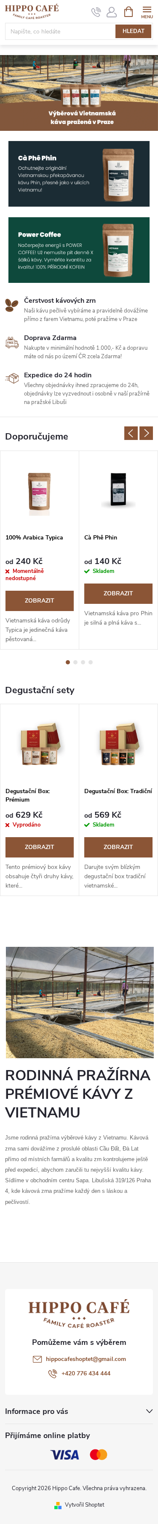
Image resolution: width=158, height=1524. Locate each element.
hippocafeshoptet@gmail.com (86, 1359)
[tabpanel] (39, 550)
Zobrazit (39, 601)
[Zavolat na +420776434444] (96, 11)
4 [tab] (90, 662)
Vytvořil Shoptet (84, 1505)
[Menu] (147, 11)
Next (146, 433)
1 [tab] (68, 662)
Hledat (134, 31)
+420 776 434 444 (86, 1373)
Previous (131, 433)
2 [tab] (75, 662)
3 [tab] (83, 662)
